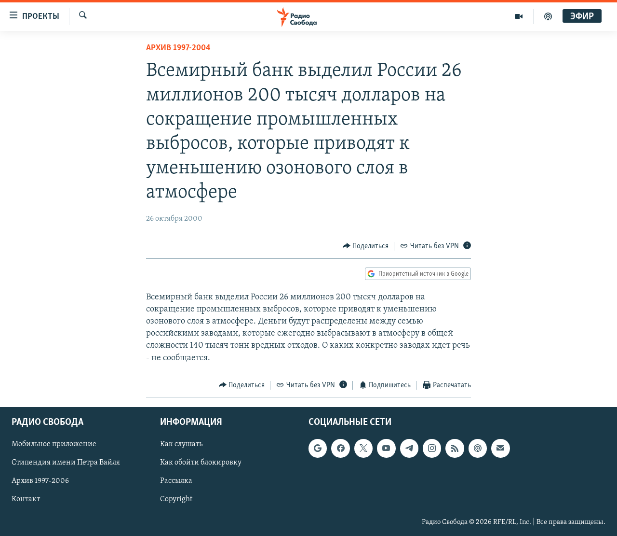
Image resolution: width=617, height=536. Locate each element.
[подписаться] (500, 448)
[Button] (366, 246)
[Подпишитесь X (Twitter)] (363, 448)
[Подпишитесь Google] (317, 448)
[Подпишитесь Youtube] (386, 448)
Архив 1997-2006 (40, 481)
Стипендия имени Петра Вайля (66, 463)
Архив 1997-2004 (178, 48)
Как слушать (181, 445)
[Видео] (519, 16)
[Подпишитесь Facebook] (340, 448)
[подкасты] (548, 16)
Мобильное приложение (54, 445)
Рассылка (176, 481)
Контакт (26, 500)
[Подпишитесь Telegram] (409, 448)
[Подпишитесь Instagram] (432, 448)
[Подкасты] (478, 448)
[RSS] (454, 448)
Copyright (176, 500)
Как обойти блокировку (200, 463)
